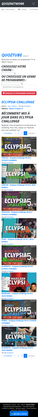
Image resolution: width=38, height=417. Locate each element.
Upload (23, 404)
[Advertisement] (19, 31)
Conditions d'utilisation (8, 408)
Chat (18, 404)
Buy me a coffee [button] (20, 414)
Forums (14, 404)
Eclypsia (27, 106)
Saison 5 (19, 109)
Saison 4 (12, 109)
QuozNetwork (13, 4)
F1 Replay (23, 9)
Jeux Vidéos (12, 106)
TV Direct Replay (9, 9)
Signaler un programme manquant (20, 93)
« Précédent (7, 133)
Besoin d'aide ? (30, 404)
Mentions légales (20, 408)
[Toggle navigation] (33, 4)
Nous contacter (22, 410)
